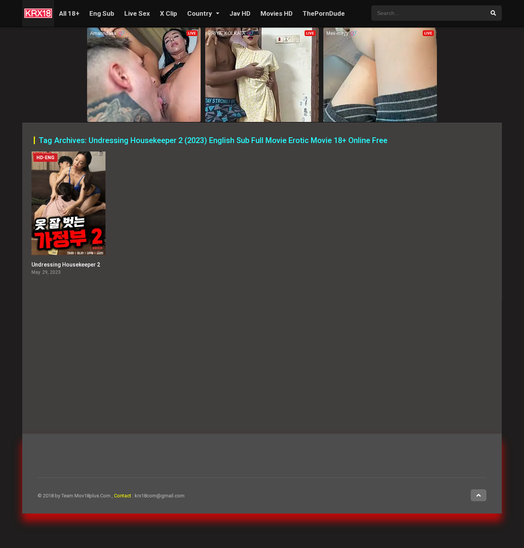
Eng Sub (101, 13)
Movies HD (276, 13)
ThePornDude (324, 13)
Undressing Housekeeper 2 (65, 265)
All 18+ (69, 13)
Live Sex (137, 13)
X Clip (168, 13)
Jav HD (239, 13)
